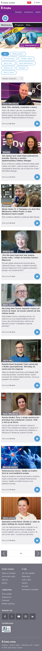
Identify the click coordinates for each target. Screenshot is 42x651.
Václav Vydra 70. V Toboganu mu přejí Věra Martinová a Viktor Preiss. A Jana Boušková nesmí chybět (21, 211)
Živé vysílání (7, 594)
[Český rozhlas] (8, 2)
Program (18, 12)
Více (29, 25)
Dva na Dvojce (9, 59)
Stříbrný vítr (8, 68)
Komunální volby (8, 576)
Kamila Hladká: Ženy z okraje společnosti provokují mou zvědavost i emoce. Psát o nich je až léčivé (20, 419)
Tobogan (22, 68)
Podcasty (5, 600)
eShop (4, 583)
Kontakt (25, 586)
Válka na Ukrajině (8, 573)
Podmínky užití (26, 645)
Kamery (38, 12)
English (36, 645)
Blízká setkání (18, 54)
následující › (38, 554)
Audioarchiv (28, 12)
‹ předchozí (4, 554)
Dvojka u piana (26, 59)
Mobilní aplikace (8, 604)
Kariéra (24, 583)
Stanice (5, 580)
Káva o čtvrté (9, 73)
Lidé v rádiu (26, 580)
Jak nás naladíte (28, 573)
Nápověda (26, 576)
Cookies (5, 645)
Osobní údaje (14, 645)
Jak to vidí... (8, 63)
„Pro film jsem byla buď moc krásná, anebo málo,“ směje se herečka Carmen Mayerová (20, 257)
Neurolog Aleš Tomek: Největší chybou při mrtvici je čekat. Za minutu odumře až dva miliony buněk (21, 310)
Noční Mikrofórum (26, 63)
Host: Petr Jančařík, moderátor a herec (19, 107)
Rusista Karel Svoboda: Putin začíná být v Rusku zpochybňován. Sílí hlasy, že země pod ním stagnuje (20, 366)
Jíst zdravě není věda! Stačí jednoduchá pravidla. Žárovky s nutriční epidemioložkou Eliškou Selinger (20, 158)
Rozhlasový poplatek (30, 590)
